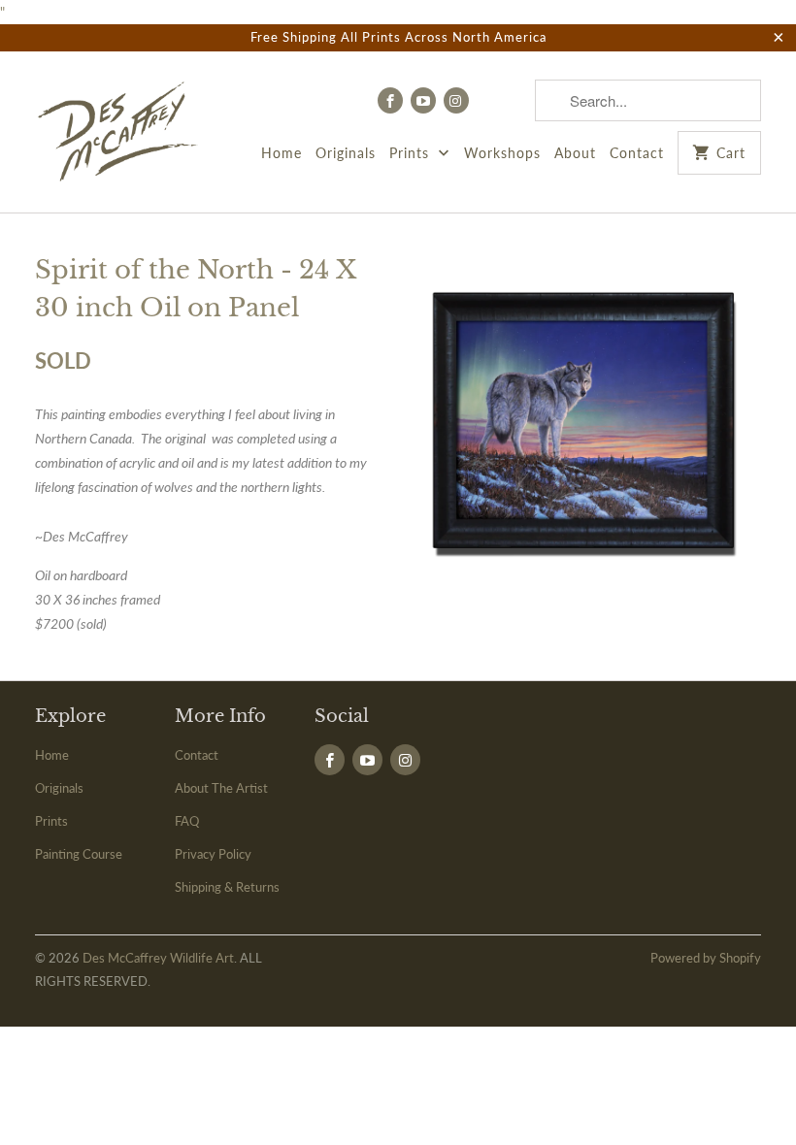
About (575, 153)
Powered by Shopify (705, 957)
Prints (411, 153)
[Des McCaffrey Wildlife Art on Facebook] (390, 100)
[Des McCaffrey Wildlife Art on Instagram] (456, 100)
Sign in (502, 99)
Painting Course (78, 854)
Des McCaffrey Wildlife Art (158, 957)
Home (281, 153)
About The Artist (221, 788)
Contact (637, 153)
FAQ (187, 821)
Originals (345, 153)
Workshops (502, 153)
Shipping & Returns (227, 887)
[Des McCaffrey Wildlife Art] (118, 132)
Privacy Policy (213, 854)
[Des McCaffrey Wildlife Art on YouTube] (423, 100)
